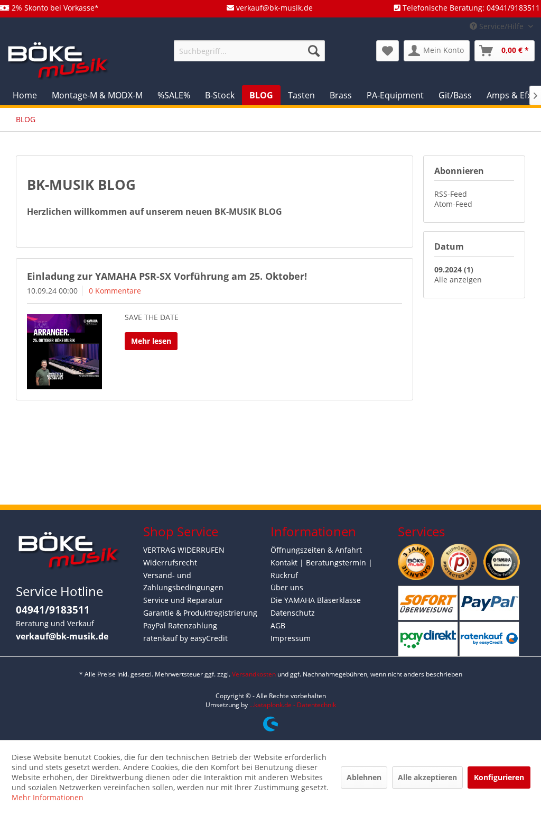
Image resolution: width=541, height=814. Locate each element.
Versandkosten (254, 674)
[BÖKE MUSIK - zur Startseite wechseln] (58, 60)
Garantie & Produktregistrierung (200, 613)
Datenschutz (292, 613)
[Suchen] (314, 50)
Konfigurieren (499, 777)
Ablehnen (364, 777)
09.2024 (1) (453, 269)
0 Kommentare (115, 291)
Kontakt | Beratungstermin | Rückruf (321, 568)
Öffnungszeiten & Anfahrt (316, 550)
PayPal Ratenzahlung (180, 625)
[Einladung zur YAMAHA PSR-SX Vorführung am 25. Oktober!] (64, 351)
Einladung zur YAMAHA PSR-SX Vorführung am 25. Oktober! (167, 276)
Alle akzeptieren (427, 777)
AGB (277, 625)
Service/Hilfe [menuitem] (501, 26)
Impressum (290, 638)
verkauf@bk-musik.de (62, 636)
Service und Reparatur (183, 600)
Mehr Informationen (47, 797)
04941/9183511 (53, 610)
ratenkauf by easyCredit (185, 638)
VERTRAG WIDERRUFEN (184, 550)
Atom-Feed (453, 204)
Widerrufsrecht (170, 562)
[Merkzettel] (387, 50)
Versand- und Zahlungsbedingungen (183, 581)
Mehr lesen (151, 341)
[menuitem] (249, 50)
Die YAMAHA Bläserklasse (315, 600)
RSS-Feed (450, 194)
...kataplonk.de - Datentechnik (292, 704)
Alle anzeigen (458, 280)
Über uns (286, 587)
